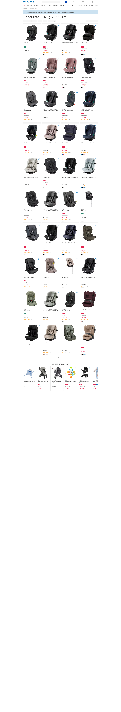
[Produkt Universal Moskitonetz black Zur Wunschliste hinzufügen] (61, 368)
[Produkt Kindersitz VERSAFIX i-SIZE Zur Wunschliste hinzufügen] (77, 58)
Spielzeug (62, 5)
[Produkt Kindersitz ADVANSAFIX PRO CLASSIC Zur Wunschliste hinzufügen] (57, 92)
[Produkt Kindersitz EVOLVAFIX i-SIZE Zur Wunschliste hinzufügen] (57, 25)
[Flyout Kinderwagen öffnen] (32, 5)
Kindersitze (36, 5)
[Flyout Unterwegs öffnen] (46, 5)
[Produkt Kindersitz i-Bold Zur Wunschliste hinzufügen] (57, 159)
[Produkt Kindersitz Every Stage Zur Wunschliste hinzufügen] (38, 192)
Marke (34, 21)
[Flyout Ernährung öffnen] (75, 5)
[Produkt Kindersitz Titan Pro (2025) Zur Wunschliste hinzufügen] (38, 58)
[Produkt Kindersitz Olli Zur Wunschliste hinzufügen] (57, 259)
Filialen (96, 5)
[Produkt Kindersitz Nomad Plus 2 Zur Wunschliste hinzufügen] (38, 25)
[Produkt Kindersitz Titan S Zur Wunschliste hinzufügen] (38, 125)
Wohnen (49, 5)
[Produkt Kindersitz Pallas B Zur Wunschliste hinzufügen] (96, 292)
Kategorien (26, 21)
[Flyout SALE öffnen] (25, 5)
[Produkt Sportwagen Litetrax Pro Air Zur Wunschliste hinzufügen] (47, 368)
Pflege (67, 5)
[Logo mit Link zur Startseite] (28, 2)
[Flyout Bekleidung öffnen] (58, 5)
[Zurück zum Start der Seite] (119, 702)
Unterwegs (43, 5)
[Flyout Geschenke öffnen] (82, 5)
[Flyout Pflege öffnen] (69, 5)
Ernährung (73, 5)
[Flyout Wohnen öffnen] (51, 5)
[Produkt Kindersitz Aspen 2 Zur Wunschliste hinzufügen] (77, 325)
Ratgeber (91, 5)
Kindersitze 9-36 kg (33, 8)
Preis (40, 21)
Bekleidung (55, 5)
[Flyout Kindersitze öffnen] (39, 5)
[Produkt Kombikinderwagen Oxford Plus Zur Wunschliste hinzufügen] (89, 368)
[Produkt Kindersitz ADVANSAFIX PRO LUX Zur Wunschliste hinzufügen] (38, 159)
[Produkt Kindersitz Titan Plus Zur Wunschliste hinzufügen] (77, 292)
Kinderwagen (29, 5)
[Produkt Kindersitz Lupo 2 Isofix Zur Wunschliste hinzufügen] (38, 325)
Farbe (45, 21)
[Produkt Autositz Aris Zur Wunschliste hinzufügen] (96, 192)
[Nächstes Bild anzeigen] (39, 32)
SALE (24, 5)
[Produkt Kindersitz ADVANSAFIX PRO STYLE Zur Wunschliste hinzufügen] (77, 25)
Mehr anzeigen (60, 357)
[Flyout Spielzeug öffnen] (64, 5)
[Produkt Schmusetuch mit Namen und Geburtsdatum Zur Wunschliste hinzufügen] (33, 368)
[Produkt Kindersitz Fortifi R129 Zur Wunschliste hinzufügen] (96, 58)
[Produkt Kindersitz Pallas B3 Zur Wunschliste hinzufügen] (77, 125)
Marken (85, 5)
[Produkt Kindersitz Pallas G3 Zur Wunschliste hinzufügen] (96, 25)
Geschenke (80, 5)
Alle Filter (51, 21)
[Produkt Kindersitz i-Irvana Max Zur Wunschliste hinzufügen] (96, 225)
